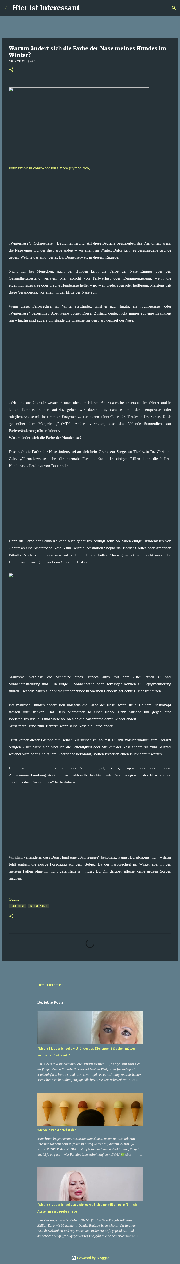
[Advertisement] (90, 202)
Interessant (38, 906)
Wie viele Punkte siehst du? (56, 1130)
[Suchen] (85, 8)
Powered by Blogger (92, 1258)
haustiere (18, 906)
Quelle (14, 899)
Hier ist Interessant (46, 8)
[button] (11, 70)
